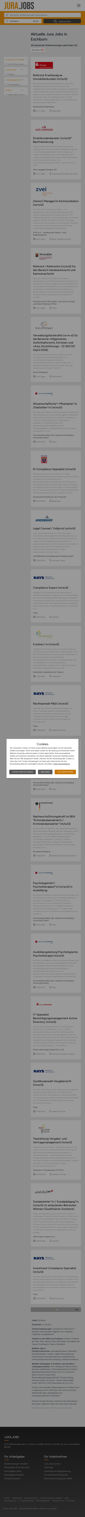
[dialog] (42, 758)
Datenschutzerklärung (61, 764)
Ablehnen (45, 772)
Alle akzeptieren (65, 772)
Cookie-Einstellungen (22, 772)
